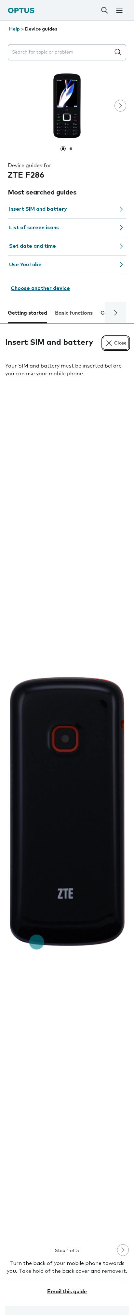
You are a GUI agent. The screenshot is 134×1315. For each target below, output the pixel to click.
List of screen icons (34, 227)
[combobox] (60, 52)
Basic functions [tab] (74, 313)
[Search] (105, 10)
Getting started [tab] (27, 313)
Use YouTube (25, 264)
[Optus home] (21, 10)
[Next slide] (120, 106)
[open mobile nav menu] (119, 10)
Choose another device (40, 288)
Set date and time (32, 246)
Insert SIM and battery (38, 209)
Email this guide (67, 1291)
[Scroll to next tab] (115, 312)
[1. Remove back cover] (67, 811)
